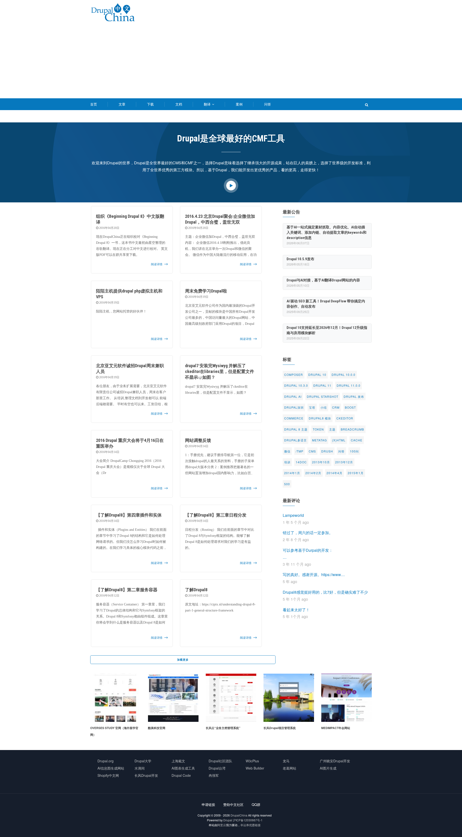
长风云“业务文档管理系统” (165, 728)
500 (287, 484)
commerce (293, 418)
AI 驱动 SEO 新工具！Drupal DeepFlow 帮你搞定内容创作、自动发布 (326, 304)
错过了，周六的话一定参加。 (308, 532)
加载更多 (183, 659)
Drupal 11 (322, 385)
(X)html (339, 440)
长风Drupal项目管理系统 (222, 728)
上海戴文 (178, 760)
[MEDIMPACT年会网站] (288, 677)
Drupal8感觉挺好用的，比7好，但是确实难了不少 (325, 592)
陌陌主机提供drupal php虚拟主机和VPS (129, 293)
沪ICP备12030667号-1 (248, 820)
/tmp (299, 451)
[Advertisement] (231, 62)
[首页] (112, 13)
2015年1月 (356, 473)
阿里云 (221, 825)
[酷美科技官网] (115, 677)
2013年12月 (344, 462)
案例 (239, 104)
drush (327, 451)
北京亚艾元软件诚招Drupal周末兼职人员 (130, 368)
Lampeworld (293, 515)
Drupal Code (181, 775)
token (318, 429)
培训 (287, 462)
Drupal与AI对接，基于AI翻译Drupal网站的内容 (323, 280)
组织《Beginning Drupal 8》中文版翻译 (130, 219)
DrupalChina (239, 815)
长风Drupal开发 (146, 775)
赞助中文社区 (233, 804)
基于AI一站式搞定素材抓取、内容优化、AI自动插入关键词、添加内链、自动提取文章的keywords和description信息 (326, 232)
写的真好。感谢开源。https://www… (314, 574)
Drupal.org (105, 760)
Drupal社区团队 (220, 760)
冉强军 (214, 775)
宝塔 (312, 407)
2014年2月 (313, 473)
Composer (293, 374)
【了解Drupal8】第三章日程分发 (215, 515)
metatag (319, 440)
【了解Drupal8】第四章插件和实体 (129, 515)
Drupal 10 (317, 374)
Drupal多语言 (295, 440)
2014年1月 (292, 473)
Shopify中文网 (108, 775)
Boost (350, 407)
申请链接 (208, 804)
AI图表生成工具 (183, 768)
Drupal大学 (143, 760)
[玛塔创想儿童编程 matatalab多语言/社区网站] (346, 677)
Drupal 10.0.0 (343, 374)
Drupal (227, 820)
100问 (354, 451)
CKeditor (344, 418)
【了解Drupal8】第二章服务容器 (126, 589)
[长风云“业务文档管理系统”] (173, 677)
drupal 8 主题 (296, 429)
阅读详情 (156, 264)
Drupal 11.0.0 (348, 385)
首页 (93, 104)
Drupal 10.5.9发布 (300, 259)
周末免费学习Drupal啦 (206, 290)
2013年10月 (321, 462)
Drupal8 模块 (320, 418)
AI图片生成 (328, 768)
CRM (336, 407)
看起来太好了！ (296, 609)
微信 (287, 451)
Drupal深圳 (294, 407)
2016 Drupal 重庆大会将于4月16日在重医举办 (130, 443)
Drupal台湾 (217, 768)
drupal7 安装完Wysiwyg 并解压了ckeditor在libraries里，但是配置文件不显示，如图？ (219, 371)
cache (356, 440)
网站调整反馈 (198, 440)
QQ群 (256, 804)
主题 (332, 429)
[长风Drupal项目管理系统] (231, 677)
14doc (301, 462)
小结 (324, 407)
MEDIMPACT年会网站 (277, 728)
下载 (150, 104)
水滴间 (140, 768)
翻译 (208, 104)
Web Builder (255, 768)
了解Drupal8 (196, 589)
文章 (122, 104)
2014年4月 (334, 473)
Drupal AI (293, 396)
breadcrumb (352, 429)
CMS (312, 451)
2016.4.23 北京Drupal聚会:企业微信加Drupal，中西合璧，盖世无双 (220, 219)
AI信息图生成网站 (110, 768)
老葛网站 (289, 768)
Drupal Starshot (322, 396)
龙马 (286, 760)
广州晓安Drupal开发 (335, 760)
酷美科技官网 (99, 728)
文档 (178, 104)
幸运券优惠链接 (250, 825)
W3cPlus (252, 760)
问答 (267, 104)
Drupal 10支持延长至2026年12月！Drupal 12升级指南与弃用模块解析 (327, 330)
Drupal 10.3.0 (296, 385)
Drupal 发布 (354, 396)
